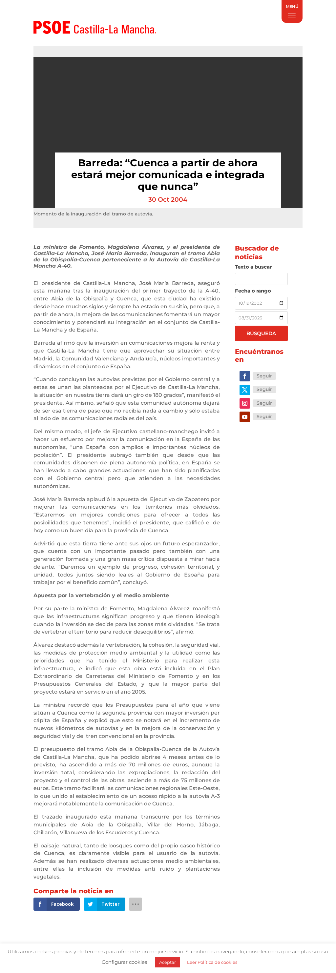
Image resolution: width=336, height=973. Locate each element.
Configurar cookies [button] (124, 962)
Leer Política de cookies (212, 962)
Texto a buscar (253, 267)
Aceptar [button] (167, 962)
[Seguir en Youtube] (245, 417)
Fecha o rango (253, 291)
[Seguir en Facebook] (245, 376)
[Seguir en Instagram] (245, 403)
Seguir (264, 376)
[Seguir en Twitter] (245, 390)
